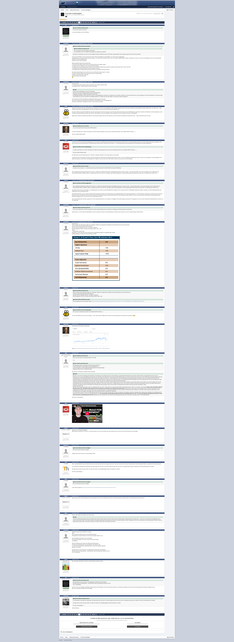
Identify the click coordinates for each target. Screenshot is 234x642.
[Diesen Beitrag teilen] (163, 25)
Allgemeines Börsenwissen (79, 14)
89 (83, 22)
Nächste (93, 22)
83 (70, 22)
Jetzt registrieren (168, 6)
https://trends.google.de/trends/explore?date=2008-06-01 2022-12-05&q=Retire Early (92, 348)
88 (81, 22)
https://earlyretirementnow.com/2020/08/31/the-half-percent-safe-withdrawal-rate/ (99, 487)
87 (79, 22)
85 (74, 22)
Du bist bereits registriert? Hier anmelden (155, 6)
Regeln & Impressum (73, 6)
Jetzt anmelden (137, 626)
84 (72, 22)
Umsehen (63, 6)
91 (88, 22)
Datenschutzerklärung (68, 640)
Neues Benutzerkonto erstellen (86, 626)
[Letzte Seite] (97, 22)
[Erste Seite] (61, 22)
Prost (74, 360)
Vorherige (64, 22)
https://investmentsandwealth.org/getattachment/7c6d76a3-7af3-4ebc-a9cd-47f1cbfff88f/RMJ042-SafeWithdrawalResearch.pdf (118, 301)
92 (90, 22)
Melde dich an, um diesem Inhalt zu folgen (145, 13)
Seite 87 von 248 (102, 22)
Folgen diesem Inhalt (156, 13)
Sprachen (61, 640)
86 (162, 13)
